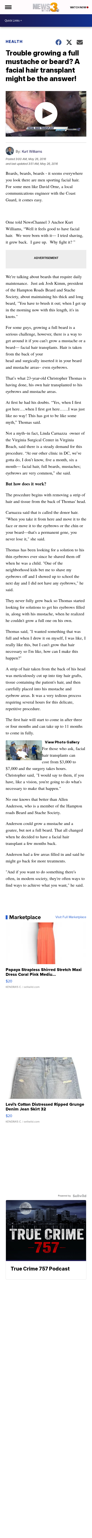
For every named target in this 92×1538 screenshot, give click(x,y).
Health (14, 41)
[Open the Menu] (8, 7)
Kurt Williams (32, 151)
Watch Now (78, 7)
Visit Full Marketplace (70, 917)
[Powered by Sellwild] (79, 1195)
